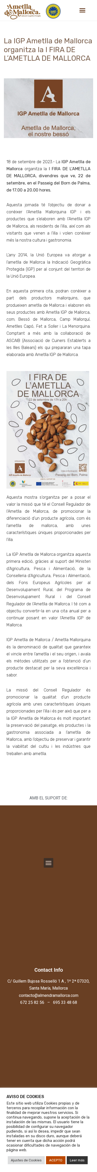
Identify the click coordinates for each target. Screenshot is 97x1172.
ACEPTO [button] (55, 1160)
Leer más (77, 1160)
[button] (82, 10)
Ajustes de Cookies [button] (26, 1160)
